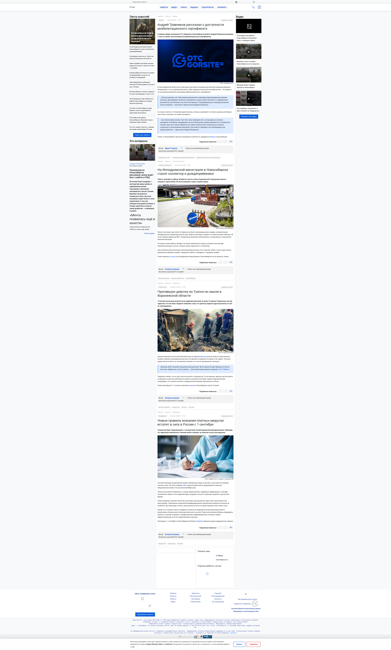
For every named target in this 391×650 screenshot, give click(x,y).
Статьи (184, 7)
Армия (175, 16)
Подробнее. (233, 633)
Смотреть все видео (249, 116)
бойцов (213, 137)
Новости (164, 7)
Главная (160, 16)
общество (175, 407)
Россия (191, 407)
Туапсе (184, 407)
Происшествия (195, 596)
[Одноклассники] (225, 141)
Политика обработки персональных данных (246, 608)
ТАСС (185, 485)
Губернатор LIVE (164, 158)
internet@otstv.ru (222, 560)
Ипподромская (163, 278)
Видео (174, 7)
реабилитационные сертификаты (208, 158)
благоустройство (177, 278)
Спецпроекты (208, 7)
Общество (176, 283)
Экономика (195, 599)
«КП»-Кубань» (224, 369)
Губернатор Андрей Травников (183, 158)
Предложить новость (140, 2)
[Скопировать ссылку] (230, 141)
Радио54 (194, 7)
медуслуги (162, 544)
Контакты (221, 7)
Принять (239, 644)
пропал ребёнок (164, 407)
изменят (199, 521)
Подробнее (254, 644)
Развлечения (195, 602)
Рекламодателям (217, 596)
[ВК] (220, 141)
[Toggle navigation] (259, 7)
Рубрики (173, 593)
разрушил (203, 356)
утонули (173, 256)
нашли (191, 385)
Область (173, 599)
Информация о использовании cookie (246, 611)
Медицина (176, 412)
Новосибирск (191, 278)
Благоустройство (178, 161)
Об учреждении (218, 602)
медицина (171, 544)
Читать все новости (142, 135)
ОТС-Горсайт (179, 151)
